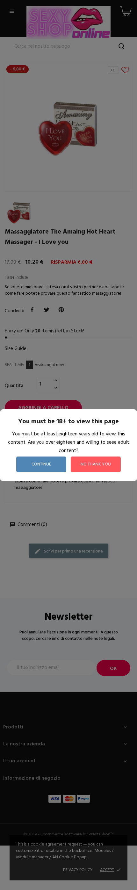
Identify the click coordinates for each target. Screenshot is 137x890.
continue (41, 464)
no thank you (96, 464)
